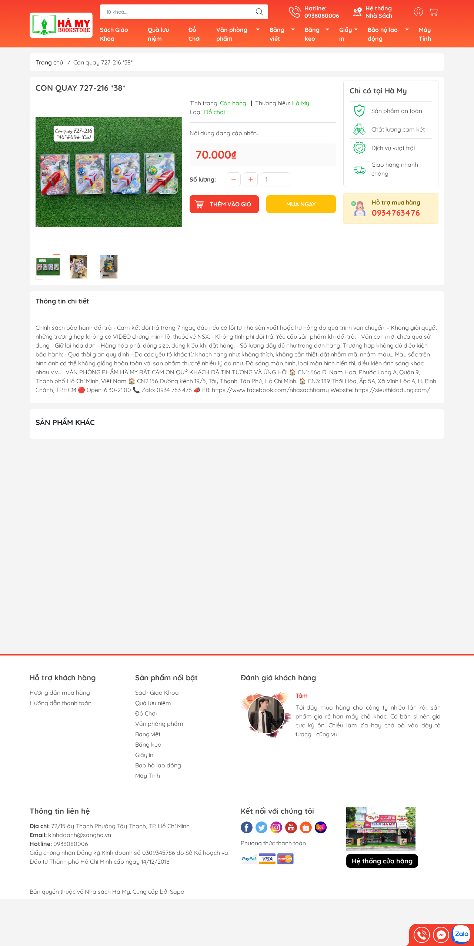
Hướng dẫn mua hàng (60, 692)
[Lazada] (321, 827)
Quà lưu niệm (158, 34)
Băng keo (312, 34)
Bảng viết (277, 34)
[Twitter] (261, 827)
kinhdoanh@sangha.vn (79, 835)
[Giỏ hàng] (435, 11)
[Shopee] (306, 827)
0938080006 (70, 843)
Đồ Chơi (194, 34)
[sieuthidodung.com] (61, 24)
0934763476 (396, 213)
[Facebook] (247, 827)
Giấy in (345, 34)
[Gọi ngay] (422, 935)
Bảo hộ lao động (383, 34)
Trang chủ (49, 62)
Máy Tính (425, 34)
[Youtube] (291, 827)
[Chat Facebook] (441, 935)
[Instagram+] (276, 827)
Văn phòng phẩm (231, 34)
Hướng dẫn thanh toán (60, 703)
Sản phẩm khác (65, 422)
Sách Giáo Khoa (114, 34)
